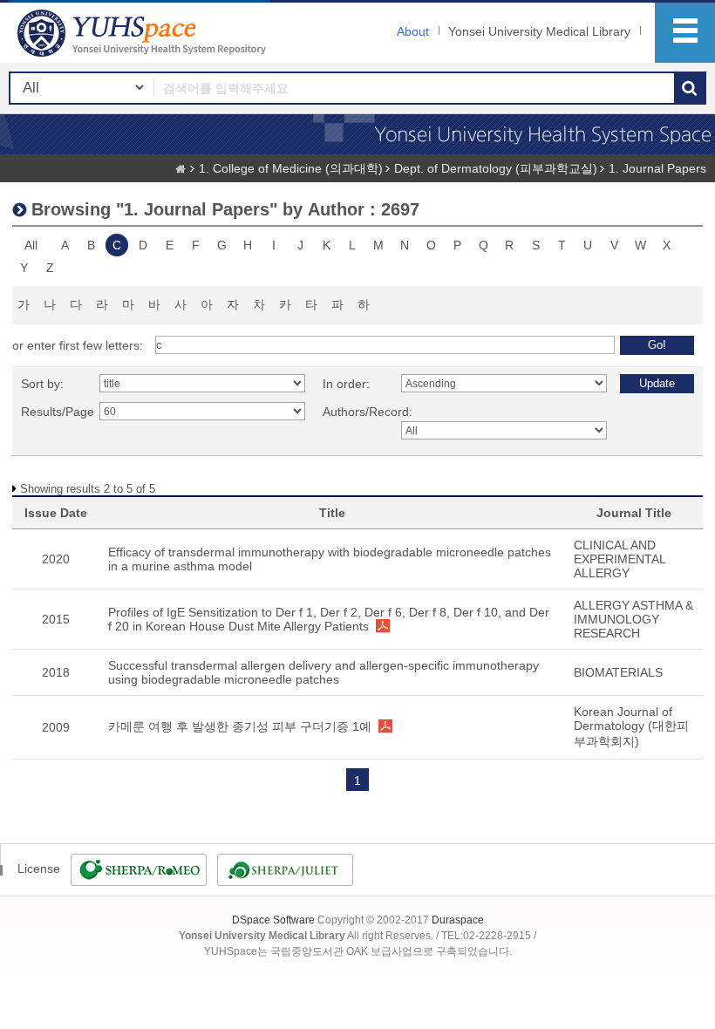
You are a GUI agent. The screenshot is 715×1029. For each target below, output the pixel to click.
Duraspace (458, 920)
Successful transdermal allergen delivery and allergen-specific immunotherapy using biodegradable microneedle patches (323, 672)
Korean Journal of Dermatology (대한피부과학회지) (631, 726)
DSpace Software (273, 920)
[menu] (685, 33)
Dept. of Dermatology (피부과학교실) (495, 168)
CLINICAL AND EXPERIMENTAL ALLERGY (619, 559)
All (30, 245)
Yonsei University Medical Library (539, 31)
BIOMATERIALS (618, 672)
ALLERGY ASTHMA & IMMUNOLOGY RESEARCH (633, 619)
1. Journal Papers (657, 168)
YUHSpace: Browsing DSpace (143, 33)
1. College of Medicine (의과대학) (291, 168)
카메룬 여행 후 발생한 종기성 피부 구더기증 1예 (239, 726)
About (413, 31)
